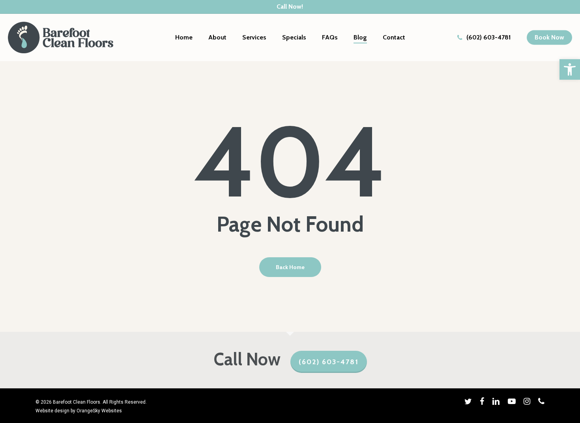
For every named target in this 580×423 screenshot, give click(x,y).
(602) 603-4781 (329, 361)
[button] (569, 69)
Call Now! (290, 6)
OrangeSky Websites (99, 411)
